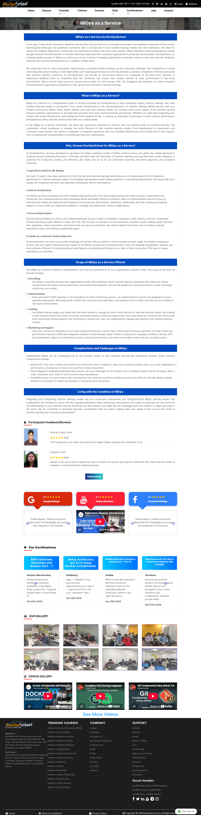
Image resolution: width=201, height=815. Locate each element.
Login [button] (180, 3)
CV (135, 742)
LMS (93, 746)
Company (137, 771)
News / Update (140, 737)
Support (137, 758)
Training (95, 763)
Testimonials (139, 763)
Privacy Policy (99, 810)
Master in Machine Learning (61, 733)
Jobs (135, 733)
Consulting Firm (140, 767)
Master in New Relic (57, 767)
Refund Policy (139, 754)
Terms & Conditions (51, 810)
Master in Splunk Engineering (62, 771)
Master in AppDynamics (59, 746)
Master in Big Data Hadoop (61, 737)
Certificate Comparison (101, 737)
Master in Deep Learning (60, 780)
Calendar (95, 729)
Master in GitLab (56, 763)
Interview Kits (97, 742)
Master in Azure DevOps (59, 729)
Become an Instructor (143, 750)
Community (138, 746)
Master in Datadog (57, 758)
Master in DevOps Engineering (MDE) (65, 725)
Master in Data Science (59, 775)
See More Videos (100, 711)
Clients (136, 725)
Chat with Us (188, 811)
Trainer (94, 758)
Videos (94, 767)
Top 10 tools (96, 754)
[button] (27, 523)
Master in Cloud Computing (61, 754)
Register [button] (192, 3)
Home (11, 810)
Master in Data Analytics (59, 784)
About (94, 725)
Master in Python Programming (62, 750)
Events (136, 729)
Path (93, 750)
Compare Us (97, 733)
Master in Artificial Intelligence (62, 742)
